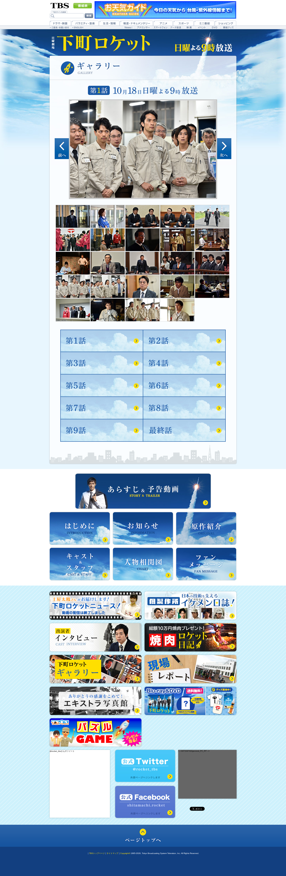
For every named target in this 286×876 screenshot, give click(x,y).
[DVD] (214, 27)
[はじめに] (79, 528)
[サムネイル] (73, 216)
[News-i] (128, 27)
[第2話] (184, 341)
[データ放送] (176, 27)
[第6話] (184, 385)
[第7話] (101, 408)
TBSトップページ (97, 853)
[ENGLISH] (78, 27)
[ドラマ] (60, 23)
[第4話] (184, 363)
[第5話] (101, 385)
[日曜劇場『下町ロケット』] (101, 42)
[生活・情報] (109, 23)
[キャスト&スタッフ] (79, 564)
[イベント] (201, 27)
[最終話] (184, 430)
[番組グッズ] (228, 27)
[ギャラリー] (95, 669)
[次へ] (224, 148)
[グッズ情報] (190, 701)
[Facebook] (145, 802)
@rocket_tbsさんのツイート (62, 751)
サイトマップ (112, 853)
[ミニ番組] (204, 23)
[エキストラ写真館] (95, 701)
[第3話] (101, 363)
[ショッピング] (225, 23)
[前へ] (62, 148)
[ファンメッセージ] (206, 564)
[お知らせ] (143, 528)
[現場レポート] (190, 669)
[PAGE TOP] (143, 836)
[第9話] (101, 430)
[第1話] (101, 341)
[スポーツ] (183, 23)
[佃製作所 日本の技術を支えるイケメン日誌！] (190, 605)
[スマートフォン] (160, 27)
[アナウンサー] (143, 27)
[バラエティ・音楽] (85, 23)
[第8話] (184, 408)
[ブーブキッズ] (95, 732)
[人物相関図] (143, 564)
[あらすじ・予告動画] (143, 491)
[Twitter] (145, 766)
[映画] (189, 27)
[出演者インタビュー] (95, 637)
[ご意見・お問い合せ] (60, 27)
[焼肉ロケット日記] (190, 637)
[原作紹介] (206, 528)
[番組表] (82, 5)
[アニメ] (163, 23)
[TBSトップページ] (60, 5)
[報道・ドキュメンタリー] (136, 23)
